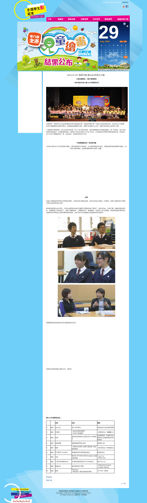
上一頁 (123, 483)
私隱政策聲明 (63, 491)
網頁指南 (125, 2)
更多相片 (49, 477)
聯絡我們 (85, 491)
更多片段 (49, 480)
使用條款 (72, 491)
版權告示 (78, 491)
